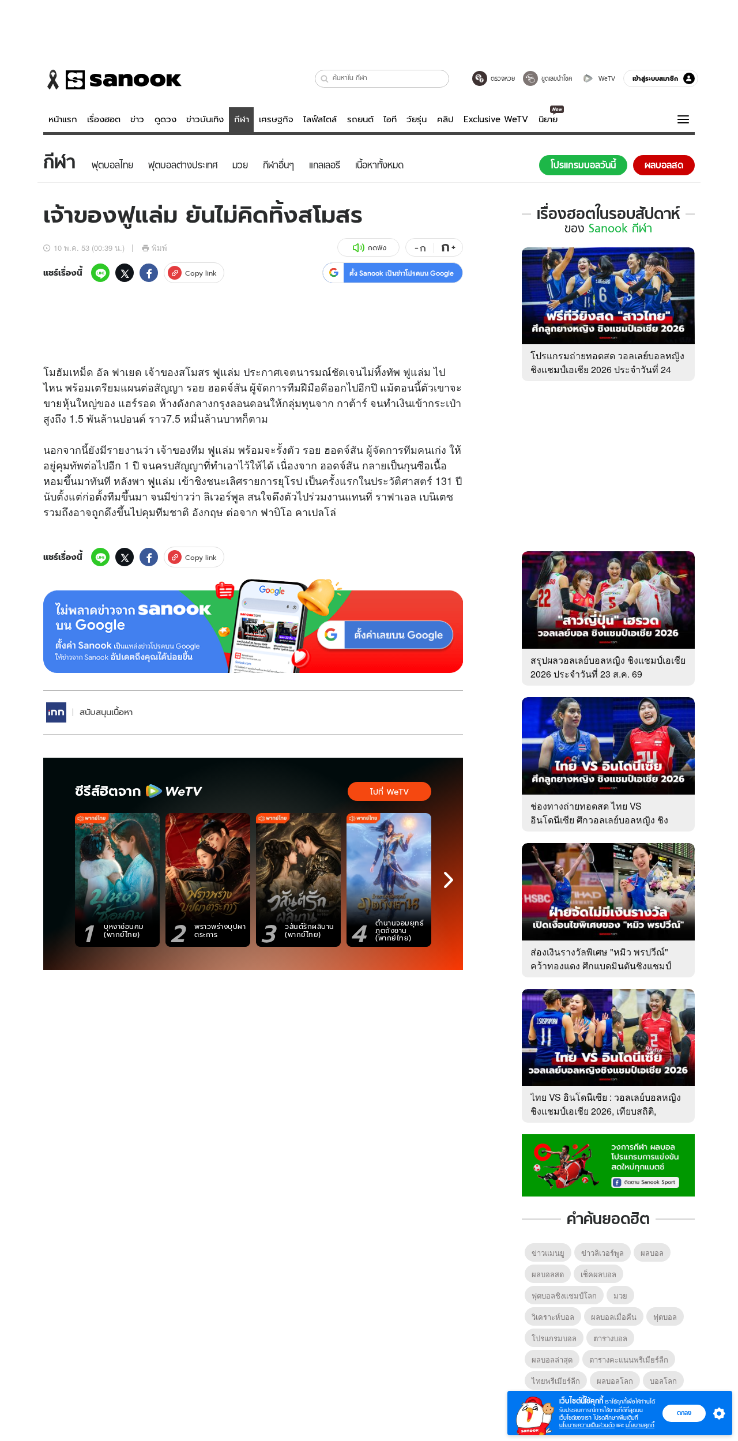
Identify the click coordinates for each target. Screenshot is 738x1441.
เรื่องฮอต (104, 119)
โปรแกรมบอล (554, 1338)
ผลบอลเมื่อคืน (614, 1316)
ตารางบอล (610, 1338)
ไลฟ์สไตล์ (320, 119)
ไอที (390, 119)
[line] (100, 273)
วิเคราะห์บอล (553, 1316)
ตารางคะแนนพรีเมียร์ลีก (628, 1359)
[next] (448, 880)
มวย (620, 1295)
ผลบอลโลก (615, 1380)
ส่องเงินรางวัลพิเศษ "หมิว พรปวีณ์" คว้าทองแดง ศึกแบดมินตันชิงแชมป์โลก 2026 (600, 965)
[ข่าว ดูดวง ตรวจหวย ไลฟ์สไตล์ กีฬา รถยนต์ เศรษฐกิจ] (112, 79)
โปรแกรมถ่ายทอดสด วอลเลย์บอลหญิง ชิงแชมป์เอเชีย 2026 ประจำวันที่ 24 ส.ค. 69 (607, 369)
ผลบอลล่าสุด (552, 1359)
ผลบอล (652, 1252)
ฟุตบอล (665, 1316)
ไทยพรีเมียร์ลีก (556, 1380)
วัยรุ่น (416, 119)
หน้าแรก (62, 119)
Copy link (201, 273)
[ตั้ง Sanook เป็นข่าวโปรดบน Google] (253, 626)
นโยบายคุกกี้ (640, 1425)
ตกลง (684, 1412)
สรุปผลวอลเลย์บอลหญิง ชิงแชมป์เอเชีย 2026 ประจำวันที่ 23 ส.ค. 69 (608, 666)
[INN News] (56, 712)
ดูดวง (165, 119)
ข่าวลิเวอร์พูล (602, 1252)
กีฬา (241, 119)
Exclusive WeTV (496, 119)
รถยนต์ (360, 119)
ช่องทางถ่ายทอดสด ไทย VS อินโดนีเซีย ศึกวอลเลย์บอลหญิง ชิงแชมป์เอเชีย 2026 (599, 819)
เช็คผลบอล (598, 1274)
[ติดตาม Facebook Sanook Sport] (608, 1164)
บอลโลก (663, 1380)
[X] (124, 273)
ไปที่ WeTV (389, 791)
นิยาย (548, 119)
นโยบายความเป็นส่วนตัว (587, 1425)
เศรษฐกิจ (276, 119)
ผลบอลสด (548, 1274)
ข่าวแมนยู (548, 1252)
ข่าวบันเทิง (205, 119)
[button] (325, 78)
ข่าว (137, 119)
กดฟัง (377, 248)
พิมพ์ (159, 247)
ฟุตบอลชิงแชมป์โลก (564, 1295)
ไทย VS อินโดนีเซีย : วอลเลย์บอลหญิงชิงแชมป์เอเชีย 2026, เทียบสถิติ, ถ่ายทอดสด (605, 1110)
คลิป (445, 119)
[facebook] (149, 273)
